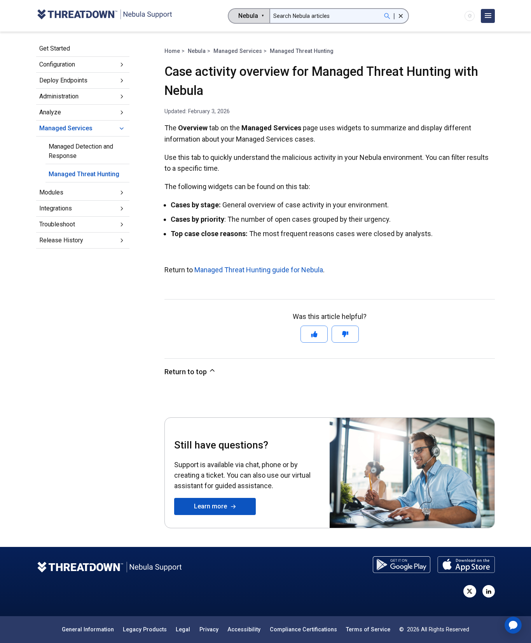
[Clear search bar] (401, 16)
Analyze (50, 112)
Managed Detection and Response (81, 151)
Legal (183, 629)
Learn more (212, 506)
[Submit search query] (387, 16)
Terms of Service (368, 629)
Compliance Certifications (303, 629)
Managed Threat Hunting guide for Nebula (258, 270)
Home (172, 51)
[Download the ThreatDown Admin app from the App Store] (466, 564)
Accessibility (243, 629)
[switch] (470, 16)
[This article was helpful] (314, 334)
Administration (59, 96)
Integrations (55, 208)
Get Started (54, 48)
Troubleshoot (57, 224)
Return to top (186, 372)
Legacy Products (145, 629)
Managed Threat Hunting (84, 174)
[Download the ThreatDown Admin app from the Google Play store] (401, 564)
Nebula (197, 51)
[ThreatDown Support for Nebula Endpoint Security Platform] (104, 16)
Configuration (57, 64)
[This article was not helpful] (345, 334)
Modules (51, 192)
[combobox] (249, 16)
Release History (61, 240)
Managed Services (66, 128)
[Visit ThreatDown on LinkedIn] (488, 591)
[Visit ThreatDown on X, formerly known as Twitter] (469, 591)
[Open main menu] (488, 16)
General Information (88, 629)
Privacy (208, 629)
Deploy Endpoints (63, 80)
